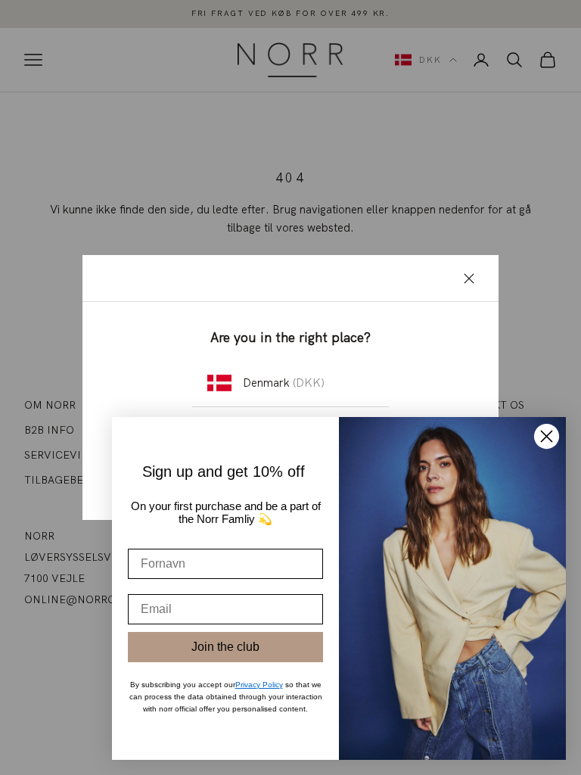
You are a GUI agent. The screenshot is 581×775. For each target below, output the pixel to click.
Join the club (225, 646)
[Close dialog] (546, 436)
